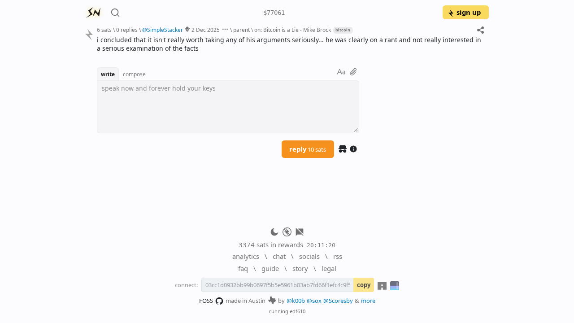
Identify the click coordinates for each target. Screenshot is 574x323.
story (300, 268)
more (368, 301)
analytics (245, 256)
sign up (469, 12)
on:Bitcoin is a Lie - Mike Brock (292, 29)
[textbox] (289, 44)
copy (363, 285)
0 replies (127, 29)
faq (243, 268)
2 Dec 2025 (205, 29)
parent (241, 29)
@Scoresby (338, 301)
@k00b (296, 301)
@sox (314, 301)
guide (270, 268)
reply (307, 148)
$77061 (274, 12)
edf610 (297, 311)
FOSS (206, 301)
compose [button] (134, 74)
